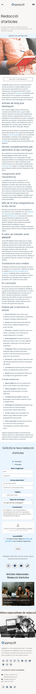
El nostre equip (13, 135)
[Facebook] (18, 661)
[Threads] (15, 661)
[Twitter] (7, 661)
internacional (14, 216)
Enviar (18, 549)
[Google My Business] (26, 661)
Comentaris (17, 507)
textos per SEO (6, 166)
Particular (18, 462)
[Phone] (27, 566)
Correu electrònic (17, 480)
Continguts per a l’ (15, 634)
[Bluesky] (30, 661)
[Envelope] (21, 566)
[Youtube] (22, 661)
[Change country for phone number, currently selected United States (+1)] (4, 495)
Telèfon (18, 492)
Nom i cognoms (17, 468)
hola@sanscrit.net (9, 679)
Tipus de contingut (18, 500)
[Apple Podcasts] (11, 664)
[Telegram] (15, 566)
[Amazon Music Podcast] (7, 664)
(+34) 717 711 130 (8, 681)
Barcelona (18, 93)
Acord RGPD (18, 536)
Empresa (18, 464)
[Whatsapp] (8, 566)
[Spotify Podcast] (3, 664)
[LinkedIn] (3, 661)
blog (20, 112)
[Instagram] (11, 661)
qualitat (4, 141)
